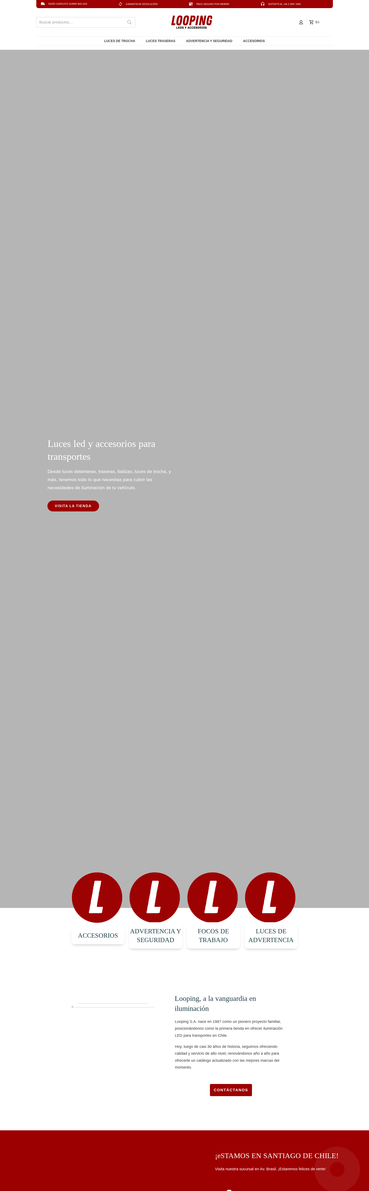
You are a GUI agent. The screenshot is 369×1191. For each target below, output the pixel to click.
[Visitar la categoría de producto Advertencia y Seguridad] (155, 898)
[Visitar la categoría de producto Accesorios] (97, 898)
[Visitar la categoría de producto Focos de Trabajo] (213, 898)
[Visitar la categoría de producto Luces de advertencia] (271, 898)
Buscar (129, 22)
